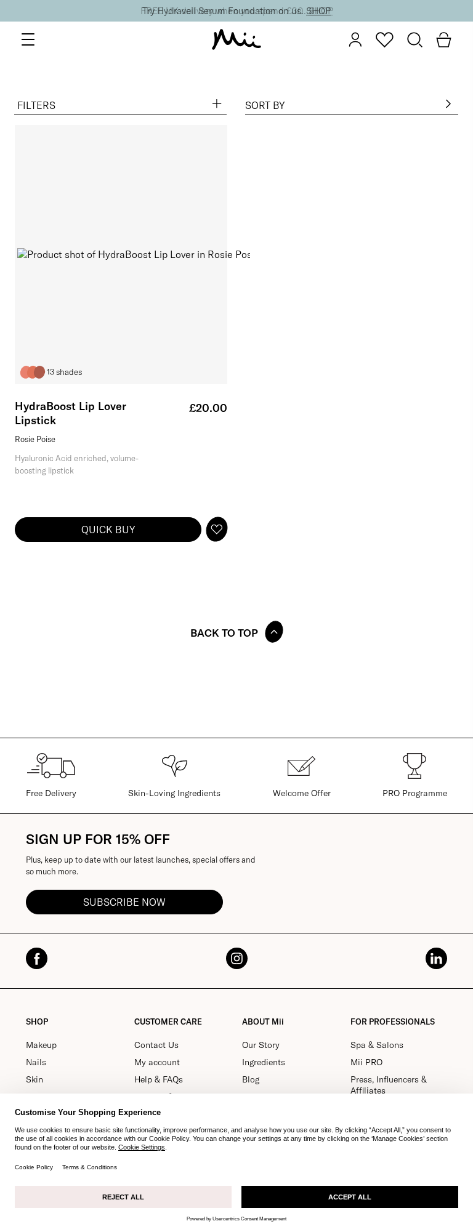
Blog (250, 1079)
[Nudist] (39, 372)
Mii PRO (366, 1062)
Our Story (261, 1044)
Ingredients (263, 1062)
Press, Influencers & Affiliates (388, 1085)
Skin (34, 1079)
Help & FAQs (158, 1079)
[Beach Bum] (32, 372)
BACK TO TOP (224, 632)
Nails (36, 1062)
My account (157, 1062)
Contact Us (156, 1044)
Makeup (41, 1044)
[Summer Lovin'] (25, 372)
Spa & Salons (376, 1044)
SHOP (318, 11)
